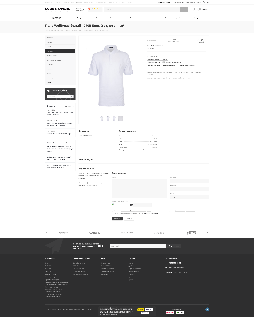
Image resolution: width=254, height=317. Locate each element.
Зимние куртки (133, 271)
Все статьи (70, 143)
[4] (153, 40)
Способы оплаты (79, 263)
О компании (49, 259)
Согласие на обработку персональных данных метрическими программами (55, 296)
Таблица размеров (153, 62)
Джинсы (131, 266)
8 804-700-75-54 (175, 263)
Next (207, 232)
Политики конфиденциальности (185, 211)
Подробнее (191, 65)
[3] (151, 40)
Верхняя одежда (134, 268)
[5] (155, 40)
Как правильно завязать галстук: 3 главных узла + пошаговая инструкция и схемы (60, 148)
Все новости (69, 106)
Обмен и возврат (79, 268)
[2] (149, 40)
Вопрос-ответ (106, 263)
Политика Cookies (51, 287)
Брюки (130, 263)
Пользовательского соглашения (147, 213)
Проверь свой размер (173, 62)
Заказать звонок (195, 2)
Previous (46, 232)
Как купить (104, 274)
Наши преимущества (52, 277)
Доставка (76, 266)
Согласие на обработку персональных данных (136, 211)
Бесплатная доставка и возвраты (157, 60)
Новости (48, 271)
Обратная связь (106, 266)
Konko (154, 136)
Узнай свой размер (107, 271)
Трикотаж (132, 277)
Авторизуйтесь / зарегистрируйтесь (158, 78)
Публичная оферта (52, 280)
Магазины (48, 266)
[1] (148, 40)
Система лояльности (80, 274)
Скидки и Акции (50, 274)
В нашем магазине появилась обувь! (59, 134)
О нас (47, 263)
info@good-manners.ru (182, 2)
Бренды (131, 280)
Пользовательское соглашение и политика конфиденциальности (57, 283)
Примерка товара (79, 271)
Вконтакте (207, 309)
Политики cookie (127, 311)
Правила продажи (107, 268)
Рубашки (131, 274)
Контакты (48, 268)
